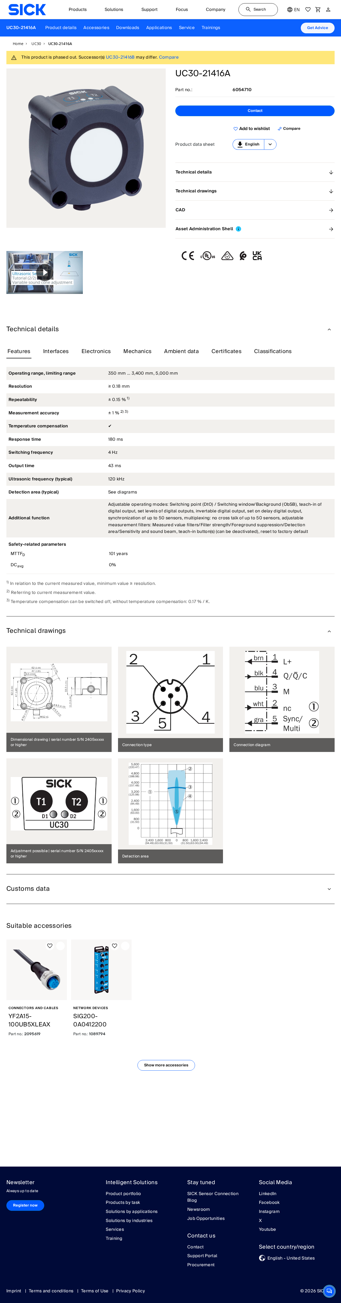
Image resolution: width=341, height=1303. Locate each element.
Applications (159, 27)
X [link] (260, 1220)
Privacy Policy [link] (130, 1291)
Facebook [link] (269, 1202)
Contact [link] (195, 1247)
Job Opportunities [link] (206, 1218)
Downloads (127, 27)
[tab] (18, 351)
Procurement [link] (201, 1265)
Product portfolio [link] (123, 1194)
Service (187, 27)
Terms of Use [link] (95, 1291)
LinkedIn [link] (268, 1194)
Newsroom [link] (198, 1209)
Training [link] (114, 1238)
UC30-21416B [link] (120, 57)
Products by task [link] (123, 1202)
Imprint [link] (14, 1291)
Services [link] (115, 1229)
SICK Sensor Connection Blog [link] (212, 1197)
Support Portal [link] (202, 1256)
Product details (61, 27)
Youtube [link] (267, 1229)
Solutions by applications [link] (131, 1211)
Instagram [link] (269, 1211)
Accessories (96, 27)
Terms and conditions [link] (52, 1291)
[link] (27, 9)
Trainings (211, 27)
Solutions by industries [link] (129, 1220)
